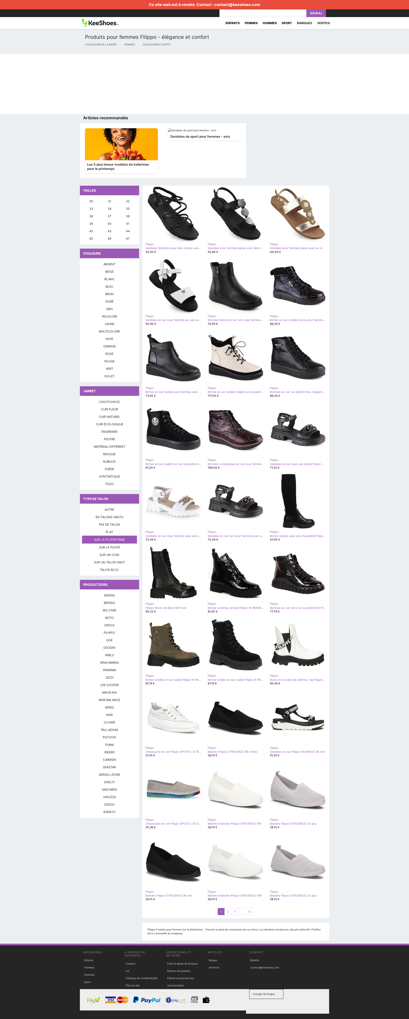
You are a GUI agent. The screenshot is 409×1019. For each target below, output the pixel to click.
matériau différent (109, 446)
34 (109, 208)
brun (109, 294)
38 (128, 216)
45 (91, 238)
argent (109, 264)
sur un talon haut (109, 562)
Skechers (109, 789)
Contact (130, 963)
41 (128, 223)
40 (109, 223)
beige (109, 271)
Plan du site (133, 985)
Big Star (109, 610)
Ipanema (109, 670)
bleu (109, 286)
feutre (109, 439)
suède (109, 469)
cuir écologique (109, 424)
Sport (87, 982)
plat (109, 532)
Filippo (109, 632)
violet (109, 376)
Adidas (109, 595)
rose (109, 354)
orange (109, 346)
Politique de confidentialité (141, 978)
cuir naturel (109, 416)
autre (109, 509)
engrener (109, 431)
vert (109, 368)
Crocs (109, 625)
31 (109, 201)
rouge (109, 361)
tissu (109, 484)
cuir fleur (109, 409)
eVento (109, 812)
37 (109, 216)
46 (109, 238)
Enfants (88, 960)
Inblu (109, 655)
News (109, 707)
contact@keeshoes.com (237, 4)
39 (91, 223)
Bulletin (254, 960)
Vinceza (109, 797)
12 (249, 911)
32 (128, 201)
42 (91, 231)
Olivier (109, 722)
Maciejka (109, 692)
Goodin (109, 647)
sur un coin (109, 555)
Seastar (109, 767)
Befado (109, 603)
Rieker (109, 752)
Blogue (213, 960)
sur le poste (109, 547)
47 (128, 238)
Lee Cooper (109, 685)
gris (109, 309)
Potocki (109, 737)
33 (91, 208)
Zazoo (109, 804)
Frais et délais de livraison (182, 963)
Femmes (89, 967)
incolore (109, 316)
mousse (109, 454)
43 (109, 231)
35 (128, 208)
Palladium (109, 730)
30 (91, 201)
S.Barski (109, 759)
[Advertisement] (128, 84)
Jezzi (109, 677)
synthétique (109, 476)
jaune (109, 324)
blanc (109, 279)
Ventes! (323, 23)
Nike (109, 715)
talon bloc (109, 569)
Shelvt (109, 782)
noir (109, 339)
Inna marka (109, 662)
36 (91, 216)
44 (128, 231)
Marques (304, 23)
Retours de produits (178, 970)
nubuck (109, 461)
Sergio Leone (109, 774)
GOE (109, 640)
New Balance (109, 700)
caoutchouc (109, 402)
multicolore (109, 331)
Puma (109, 744)
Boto (109, 618)
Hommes (89, 974)
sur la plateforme (109, 539)
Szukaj (316, 13)
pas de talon (109, 524)
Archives (214, 967)
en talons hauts (109, 517)
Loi (127, 970)
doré (109, 301)
